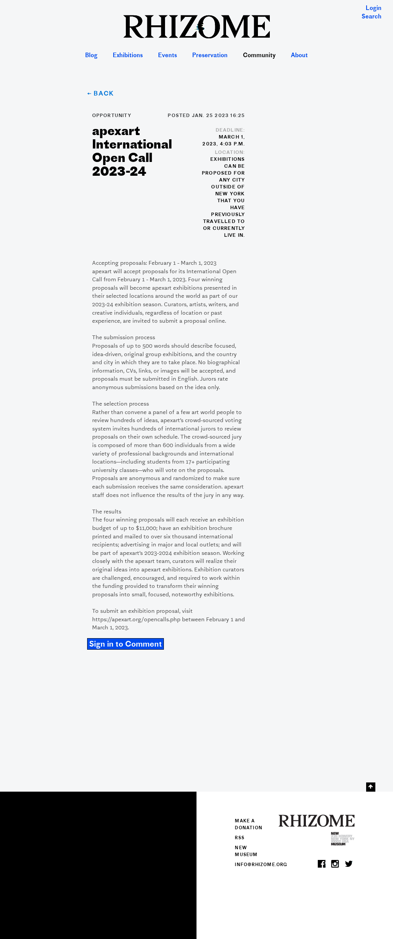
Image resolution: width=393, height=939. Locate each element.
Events (167, 56)
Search (371, 17)
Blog (91, 56)
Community (259, 56)
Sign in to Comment (125, 645)
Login (373, 9)
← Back (100, 94)
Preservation (210, 56)
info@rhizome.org (261, 865)
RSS (239, 838)
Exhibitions (128, 56)
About (299, 56)
